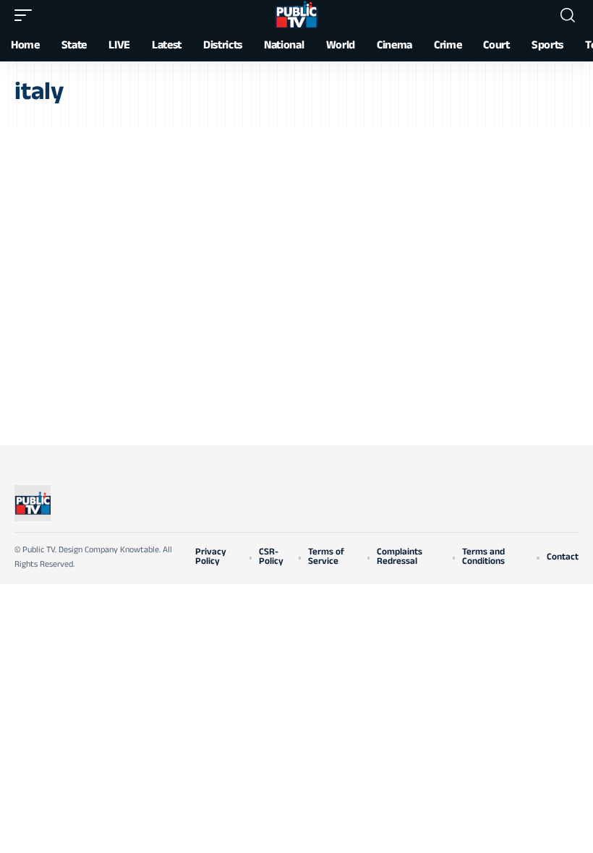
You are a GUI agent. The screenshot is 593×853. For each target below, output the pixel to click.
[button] (26, 15)
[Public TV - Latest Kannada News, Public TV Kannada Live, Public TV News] (296, 15)
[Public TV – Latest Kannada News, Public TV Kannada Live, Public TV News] (32, 503)
